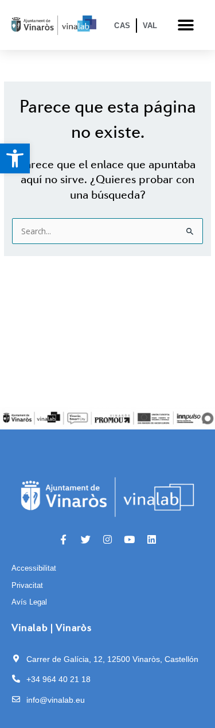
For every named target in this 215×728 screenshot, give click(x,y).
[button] (15, 158)
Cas (122, 25)
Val (150, 25)
